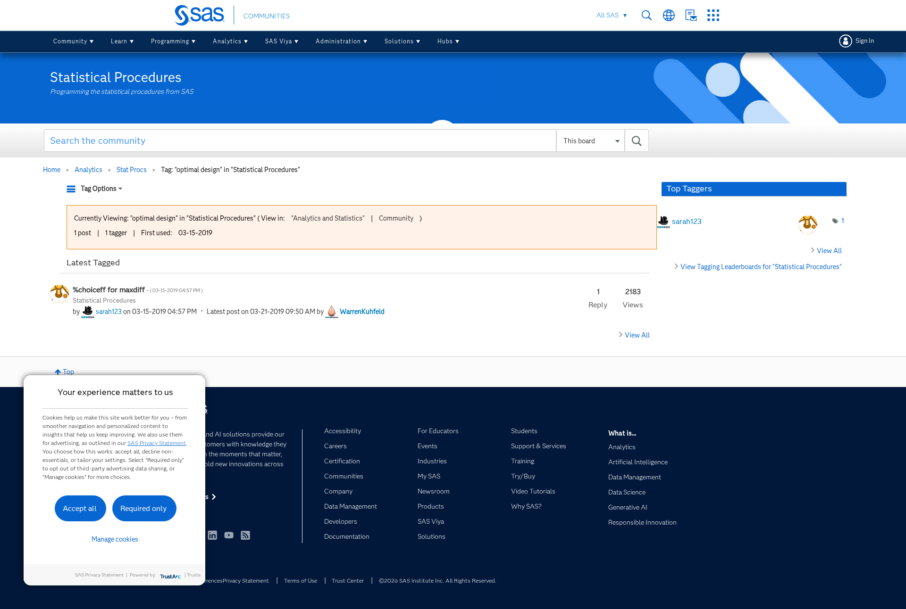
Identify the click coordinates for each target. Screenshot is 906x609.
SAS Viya (278, 41)
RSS (245, 535)
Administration (338, 41)
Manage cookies (115, 539)
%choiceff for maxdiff (138, 289)
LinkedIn (212, 535)
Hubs (445, 41)
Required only (143, 508)
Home (51, 169)
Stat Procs (132, 169)
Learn (119, 41)
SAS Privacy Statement (156, 442)
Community (70, 41)
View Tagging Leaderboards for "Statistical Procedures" (761, 267)
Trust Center (348, 580)
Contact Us (691, 15)
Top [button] (68, 372)
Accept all (80, 508)
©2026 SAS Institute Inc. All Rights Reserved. (437, 580)
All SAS (607, 15)
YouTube (229, 535)
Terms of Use (300, 580)
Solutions (399, 41)
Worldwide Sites (669, 15)
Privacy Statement (246, 580)
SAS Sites (713, 15)
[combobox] (346, 140)
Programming (170, 41)
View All (637, 335)
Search (647, 15)
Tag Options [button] (99, 188)
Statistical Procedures (104, 300)
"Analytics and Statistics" (328, 218)
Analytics (227, 41)
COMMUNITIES (266, 16)
